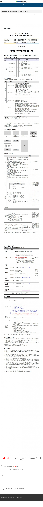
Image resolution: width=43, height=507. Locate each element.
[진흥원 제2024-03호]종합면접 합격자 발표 (12, 469)
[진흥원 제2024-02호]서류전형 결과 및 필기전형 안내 (14, 472)
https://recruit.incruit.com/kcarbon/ (28, 459)
